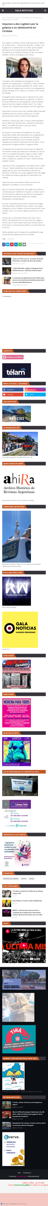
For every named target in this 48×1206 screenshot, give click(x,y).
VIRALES (31, 879)
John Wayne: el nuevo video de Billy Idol (27, 901)
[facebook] (12, 389)
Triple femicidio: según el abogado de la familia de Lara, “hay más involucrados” (28, 269)
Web (19, 1173)
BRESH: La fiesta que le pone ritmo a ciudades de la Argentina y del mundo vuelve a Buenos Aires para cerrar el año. (28, 912)
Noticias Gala (8, 36)
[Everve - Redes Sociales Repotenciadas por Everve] (13, 1165)
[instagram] (35, 389)
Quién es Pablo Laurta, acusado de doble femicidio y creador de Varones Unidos (28, 260)
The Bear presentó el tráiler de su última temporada (28, 892)
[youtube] (12, 394)
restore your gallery (22, 1185)
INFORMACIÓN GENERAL (11, 879)
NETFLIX (23, 879)
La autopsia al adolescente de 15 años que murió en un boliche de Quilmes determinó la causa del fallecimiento (29, 280)
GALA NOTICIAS (24, 10)
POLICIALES (10, 18)
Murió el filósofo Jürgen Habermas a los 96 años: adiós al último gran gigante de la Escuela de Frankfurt (28, 1114)
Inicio (4, 18)
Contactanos (27, 1173)
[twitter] (35, 394)
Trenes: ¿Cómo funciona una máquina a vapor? (27, 1103)
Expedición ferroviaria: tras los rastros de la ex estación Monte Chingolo (29, 1124)
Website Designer (21, 1176)
